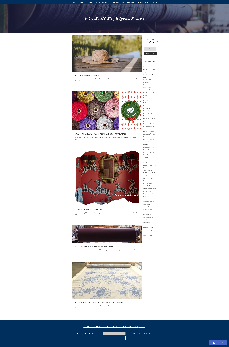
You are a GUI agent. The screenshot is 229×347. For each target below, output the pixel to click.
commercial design (148, 209)
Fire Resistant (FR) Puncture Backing (150, 118)
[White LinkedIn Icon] (89, 334)
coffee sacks (146, 204)
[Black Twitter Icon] (150, 42)
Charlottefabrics (147, 85)
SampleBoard (147, 155)
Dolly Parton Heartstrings (149, 92)
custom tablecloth (147, 225)
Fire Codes (146, 116)
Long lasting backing (148, 139)
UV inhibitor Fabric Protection (150, 178)
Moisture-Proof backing (149, 142)
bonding (152, 193)
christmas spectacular (148, 201)
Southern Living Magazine (150, 160)
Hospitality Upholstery (148, 131)
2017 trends (146, 66)
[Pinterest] (157, 42)
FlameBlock (146, 123)
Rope (154, 152)
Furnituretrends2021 (148, 126)
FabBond (145, 100)
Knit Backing (146, 136)
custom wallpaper (148, 227)
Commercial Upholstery (149, 90)
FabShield (145, 103)
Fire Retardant (146, 121)
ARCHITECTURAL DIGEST (150, 69)
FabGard (151, 100)
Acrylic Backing (147, 72)
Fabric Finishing (147, 110)
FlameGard (153, 123)
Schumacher (146, 157)
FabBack (152, 98)
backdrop (145, 193)
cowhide (145, 219)
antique (145, 191)
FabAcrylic (146, 98)
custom (151, 219)
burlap (145, 196)
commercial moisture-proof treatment (150, 212)
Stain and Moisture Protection (150, 165)
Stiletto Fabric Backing (149, 170)
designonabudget (148, 230)
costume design (147, 214)
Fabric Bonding (147, 108)
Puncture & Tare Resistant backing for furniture (150, 147)
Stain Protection (147, 162)
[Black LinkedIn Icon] (154, 42)
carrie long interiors (148, 199)
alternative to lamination (149, 188)
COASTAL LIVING (148, 79)
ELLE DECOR (152, 95)
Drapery (145, 95)
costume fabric (147, 217)
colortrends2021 (147, 206)
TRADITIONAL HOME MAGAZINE (150, 173)
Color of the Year (147, 87)
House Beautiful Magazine (150, 134)
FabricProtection (147, 113)
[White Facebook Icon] (78, 334)
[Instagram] (146, 42)
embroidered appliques (149, 232)
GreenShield (146, 129)
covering (154, 217)
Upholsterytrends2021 (149, 183)
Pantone (145, 144)
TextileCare (146, 175)
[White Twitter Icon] (85, 334)
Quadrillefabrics (147, 152)
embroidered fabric (148, 235)
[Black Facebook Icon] (143, 42)
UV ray (145, 181)
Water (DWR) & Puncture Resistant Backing (150, 186)
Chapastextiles (147, 82)
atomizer (150, 191)
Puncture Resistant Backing (150, 149)
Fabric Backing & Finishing (150, 105)
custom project (147, 222)
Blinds (144, 77)
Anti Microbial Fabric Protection (150, 74)
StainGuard (146, 168)
